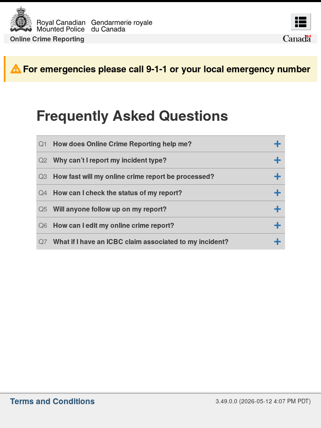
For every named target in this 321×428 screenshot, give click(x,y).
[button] (300, 21)
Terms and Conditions (52, 401)
